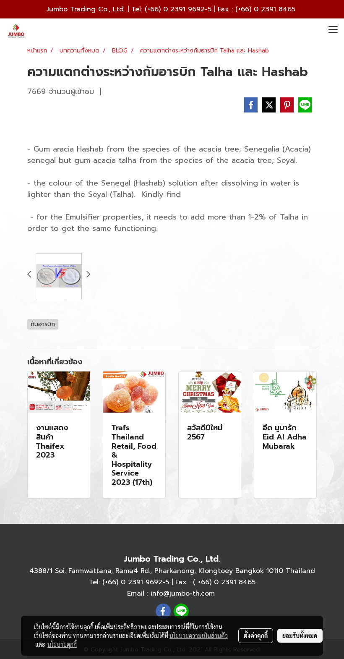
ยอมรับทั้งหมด (300, 635)
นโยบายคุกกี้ (62, 644)
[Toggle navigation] (333, 30)
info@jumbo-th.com (183, 593)
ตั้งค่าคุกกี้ (256, 635)
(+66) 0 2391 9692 (175, 9)
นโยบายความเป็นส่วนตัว (198, 635)
